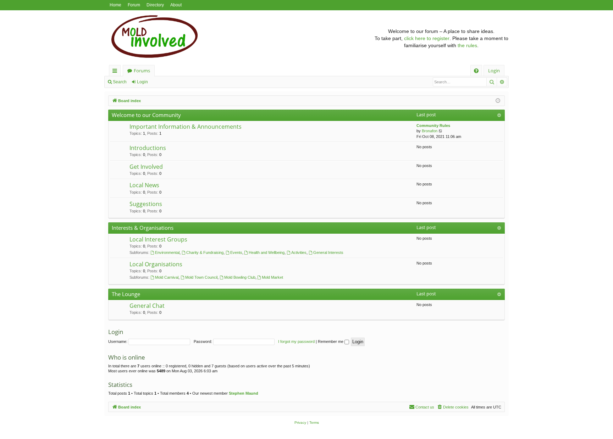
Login (142, 81)
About (176, 4)
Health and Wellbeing (267, 252)
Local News (144, 185)
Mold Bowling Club (239, 277)
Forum (134, 4)
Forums (142, 70)
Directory (155, 4)
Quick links (116, 71)
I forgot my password (296, 341)
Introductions (147, 148)
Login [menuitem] (494, 70)
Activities (298, 252)
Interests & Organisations (142, 227)
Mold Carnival (166, 277)
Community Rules (433, 125)
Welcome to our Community (146, 114)
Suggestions (145, 204)
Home (115, 4)
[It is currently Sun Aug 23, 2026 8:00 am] (498, 101)
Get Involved (146, 167)
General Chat (147, 306)
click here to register (426, 38)
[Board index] (239, 38)
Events (236, 252)
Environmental (167, 252)
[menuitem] (476, 70)
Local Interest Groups (158, 239)
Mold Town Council (201, 277)
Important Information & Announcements (185, 126)
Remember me (331, 341)
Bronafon (429, 131)
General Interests (328, 252)
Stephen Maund (243, 393)
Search (120, 81)
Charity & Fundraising (204, 252)
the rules (467, 45)
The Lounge (126, 294)
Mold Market (272, 277)
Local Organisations (155, 264)
